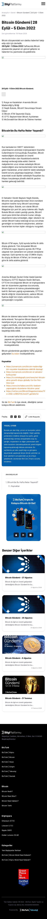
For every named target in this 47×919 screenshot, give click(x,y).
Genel (13, 13)
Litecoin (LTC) (7, 826)
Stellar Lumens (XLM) (10, 835)
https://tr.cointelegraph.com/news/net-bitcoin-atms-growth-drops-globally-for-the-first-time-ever (25, 380)
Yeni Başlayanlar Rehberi (11, 850)
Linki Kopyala (34, 417)
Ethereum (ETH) (8, 821)
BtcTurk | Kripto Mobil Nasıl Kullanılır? (16, 860)
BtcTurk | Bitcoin (8, 757)
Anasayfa (5, 13)
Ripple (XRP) (7, 830)
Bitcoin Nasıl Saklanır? (10, 801)
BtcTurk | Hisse (8, 762)
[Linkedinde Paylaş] (11, 417)
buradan (16, 354)
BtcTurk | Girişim (8, 767)
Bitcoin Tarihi (7, 805)
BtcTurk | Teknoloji (9, 771)
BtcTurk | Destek (8, 776)
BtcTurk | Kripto (8, 752)
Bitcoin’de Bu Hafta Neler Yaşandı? (22, 482)
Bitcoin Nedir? (7, 791)
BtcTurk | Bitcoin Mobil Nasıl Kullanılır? (16, 855)
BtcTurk (11, 402)
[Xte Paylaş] (15, 417)
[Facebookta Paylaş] (19, 417)
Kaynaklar (15, 486)
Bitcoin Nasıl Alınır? (9, 796)
